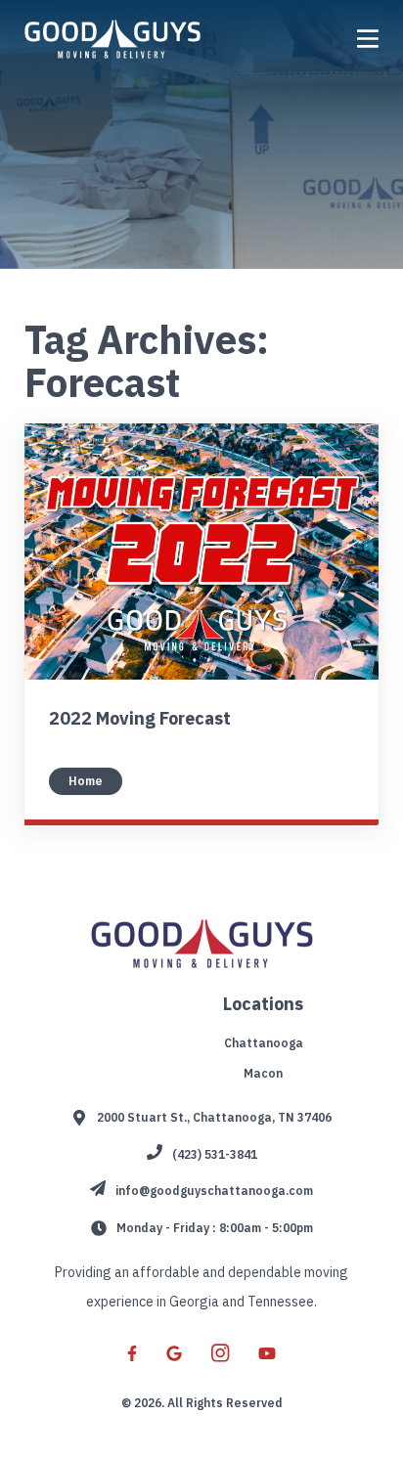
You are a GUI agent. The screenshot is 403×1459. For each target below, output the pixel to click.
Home (85, 781)
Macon (263, 1073)
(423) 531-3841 (214, 1154)
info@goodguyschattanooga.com (214, 1190)
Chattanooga (263, 1043)
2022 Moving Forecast (140, 718)
